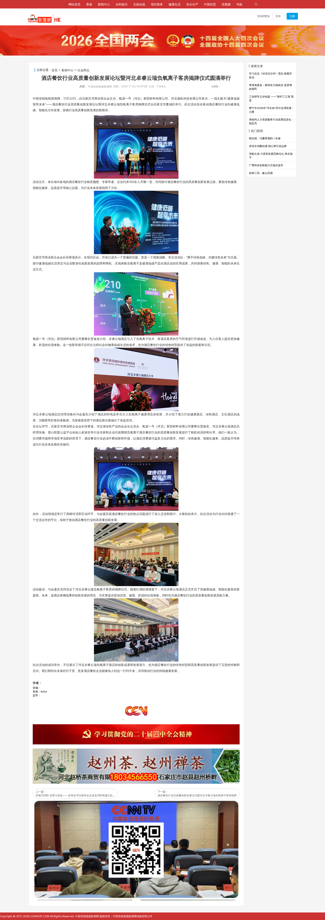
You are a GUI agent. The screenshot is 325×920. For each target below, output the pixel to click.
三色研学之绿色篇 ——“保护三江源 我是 (271, 98)
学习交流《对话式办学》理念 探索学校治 (270, 75)
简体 (260, 16)
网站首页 (74, 4)
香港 (89, 4)
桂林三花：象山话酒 (261, 172)
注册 (292, 16)
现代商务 (157, 4)
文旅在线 (139, 4)
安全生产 (192, 4)
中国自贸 (210, 4)
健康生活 (175, 4)
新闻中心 (104, 4)
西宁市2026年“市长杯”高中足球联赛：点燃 (271, 109)
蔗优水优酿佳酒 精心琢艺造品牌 (268, 146)
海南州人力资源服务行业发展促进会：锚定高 (271, 121)
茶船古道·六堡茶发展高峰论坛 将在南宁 (271, 155)
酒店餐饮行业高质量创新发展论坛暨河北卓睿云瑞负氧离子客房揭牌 (197, 795)
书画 (239, 4)
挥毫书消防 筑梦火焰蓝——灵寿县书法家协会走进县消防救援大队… (75, 795)
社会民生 (83, 70)
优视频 (226, 4)
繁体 (267, 16)
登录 (278, 16)
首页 (55, 70)
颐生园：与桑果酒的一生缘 (265, 138)
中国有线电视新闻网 (100, 86)
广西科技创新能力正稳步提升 (266, 165)
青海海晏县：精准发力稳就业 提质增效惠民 (270, 86)
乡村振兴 (121, 4)
